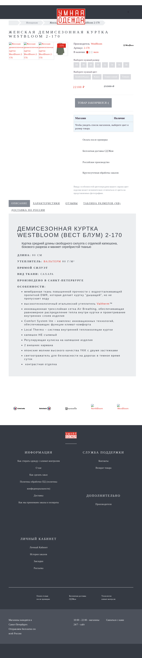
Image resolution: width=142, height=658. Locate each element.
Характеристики (46, 203)
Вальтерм (52, 261)
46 (83, 64)
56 (119, 64)
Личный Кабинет (39, 547)
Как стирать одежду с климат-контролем (38, 461)
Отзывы (71, 203)
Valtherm (103, 303)
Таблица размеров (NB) (102, 203)
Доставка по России (28, 210)
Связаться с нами (115, 620)
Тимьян (125, 76)
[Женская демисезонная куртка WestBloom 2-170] (16, 50)
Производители (103, 504)
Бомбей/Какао (82, 76)
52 (105, 64)
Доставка (38, 495)
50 (98, 64)
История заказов (38, 554)
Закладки (38, 561)
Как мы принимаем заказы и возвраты (39, 502)
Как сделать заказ (38, 475)
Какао (97, 76)
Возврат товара (103, 468)
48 (91, 64)
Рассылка (38, 568)
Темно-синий (110, 76)
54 (112, 64)
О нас (39, 468)
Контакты (103, 461)
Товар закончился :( (93, 102)
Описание (19, 203)
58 (126, 64)
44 (76, 64)
